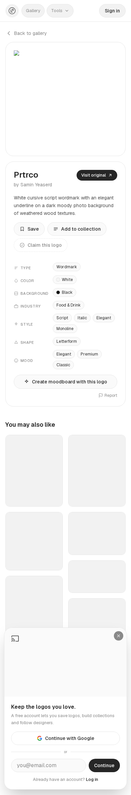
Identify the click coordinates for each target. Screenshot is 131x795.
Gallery (33, 10)
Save (33, 229)
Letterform (66, 341)
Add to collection (81, 229)
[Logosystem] (12, 10)
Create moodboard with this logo (69, 382)
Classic (63, 365)
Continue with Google (69, 738)
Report (110, 395)
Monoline (65, 328)
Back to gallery (30, 33)
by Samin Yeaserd (33, 185)
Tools (56, 10)
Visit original (93, 175)
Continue (104, 765)
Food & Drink (68, 305)
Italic (82, 318)
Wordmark (66, 267)
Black (67, 292)
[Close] (118, 636)
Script (62, 318)
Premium (89, 354)
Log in (92, 779)
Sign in (112, 11)
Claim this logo (45, 245)
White (67, 279)
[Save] (53, 498)
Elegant (103, 318)
